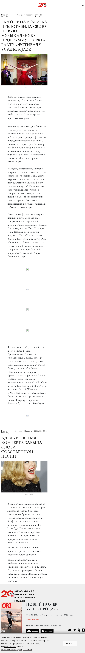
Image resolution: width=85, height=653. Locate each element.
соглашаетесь (10, 646)
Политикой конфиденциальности (16, 649)
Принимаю (70, 643)
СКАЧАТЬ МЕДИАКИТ (24, 591)
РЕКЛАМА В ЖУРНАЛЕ (25, 598)
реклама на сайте (24, 594)
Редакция (19, 601)
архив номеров (32, 619)
